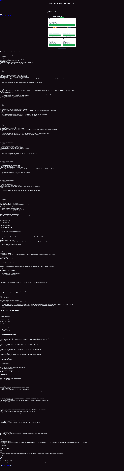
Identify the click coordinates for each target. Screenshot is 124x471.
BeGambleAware (8, 465)
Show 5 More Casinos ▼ (62, 48)
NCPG (11, 465)
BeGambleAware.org (67, 49)
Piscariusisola (1, 0)
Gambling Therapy (3, 465)
